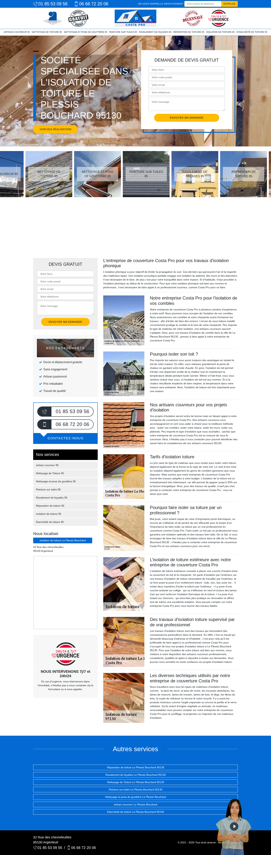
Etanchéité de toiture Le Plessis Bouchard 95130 (135, 811)
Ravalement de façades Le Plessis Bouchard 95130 (135, 774)
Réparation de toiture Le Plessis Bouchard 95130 (135, 767)
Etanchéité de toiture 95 (252, 32)
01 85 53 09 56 (52, 3)
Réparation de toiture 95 (188, 32)
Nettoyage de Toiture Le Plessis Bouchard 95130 (135, 782)
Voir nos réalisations (55, 129)
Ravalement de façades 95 (155, 32)
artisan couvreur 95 (17, 32)
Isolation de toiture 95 (220, 32)
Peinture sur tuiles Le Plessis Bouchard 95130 (135, 789)
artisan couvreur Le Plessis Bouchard (135, 804)
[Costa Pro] (135, 18)
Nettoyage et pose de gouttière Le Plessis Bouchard (135, 796)
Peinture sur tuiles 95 (123, 32)
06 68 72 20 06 (93, 3)
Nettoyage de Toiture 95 (47, 32)
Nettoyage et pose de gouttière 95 (85, 32)
